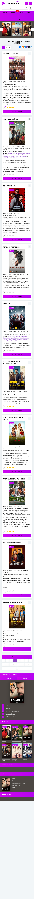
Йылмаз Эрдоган (12, 153)
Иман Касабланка (24, 338)
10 (13, 664)
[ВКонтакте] (20, 47)
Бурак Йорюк (6, 338)
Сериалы (8, 678)
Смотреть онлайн (17, 112)
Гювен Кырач (18, 155)
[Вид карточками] (9, 47)
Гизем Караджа (21, 339)
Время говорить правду (12, 602)
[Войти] (26, 3)
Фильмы (5, 16)
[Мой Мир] (25, 47)
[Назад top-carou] (1, 29)
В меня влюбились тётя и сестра (13, 418)
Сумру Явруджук (15, 338)
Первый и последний (11, 247)
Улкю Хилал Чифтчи (14, 156)
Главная (4, 12)
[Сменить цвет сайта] (30, 8)
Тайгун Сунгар (11, 341)
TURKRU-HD (12, 3)
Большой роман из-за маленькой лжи (12, 363)
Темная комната (9, 186)
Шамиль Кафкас (19, 341)
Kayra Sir (14, 157)
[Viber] (27, 47)
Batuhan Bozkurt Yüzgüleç (9, 339)
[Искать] (26, 8)
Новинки (14, 12)
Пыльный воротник (11, 54)
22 (28, 664)
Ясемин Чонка (10, 155)
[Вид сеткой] (6, 47)
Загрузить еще (18, 657)
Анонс (14, 16)
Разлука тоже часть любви (14, 479)
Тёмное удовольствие (12, 543)
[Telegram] (31, 47)
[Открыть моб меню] (30, 3)
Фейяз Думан (23, 336)
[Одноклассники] (23, 47)
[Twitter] (29, 47)
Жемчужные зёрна (10, 119)
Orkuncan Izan (23, 156)
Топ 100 (21, 12)
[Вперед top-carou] (32, 29)
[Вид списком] (3, 47)
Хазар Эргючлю (21, 153)
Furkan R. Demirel (7, 157)
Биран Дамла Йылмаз (14, 336)
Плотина (6, 304)
